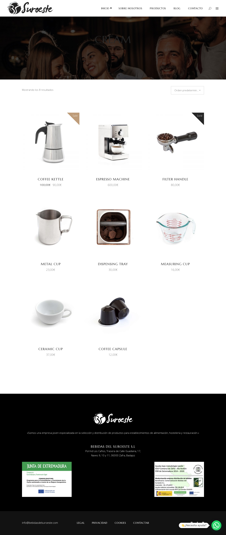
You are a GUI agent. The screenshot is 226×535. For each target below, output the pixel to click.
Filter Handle (175, 179)
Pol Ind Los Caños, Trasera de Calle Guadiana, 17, (113, 451)
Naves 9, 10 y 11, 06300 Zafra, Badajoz (113, 455)
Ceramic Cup (50, 349)
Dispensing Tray (113, 264)
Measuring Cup (175, 264)
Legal (81, 522)
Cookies (120, 522)
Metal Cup (51, 264)
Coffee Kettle (51, 179)
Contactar (141, 522)
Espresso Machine (113, 179)
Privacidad (100, 522)
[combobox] (187, 90)
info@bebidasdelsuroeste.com (40, 523)
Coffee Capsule (113, 349)
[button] (216, 525)
